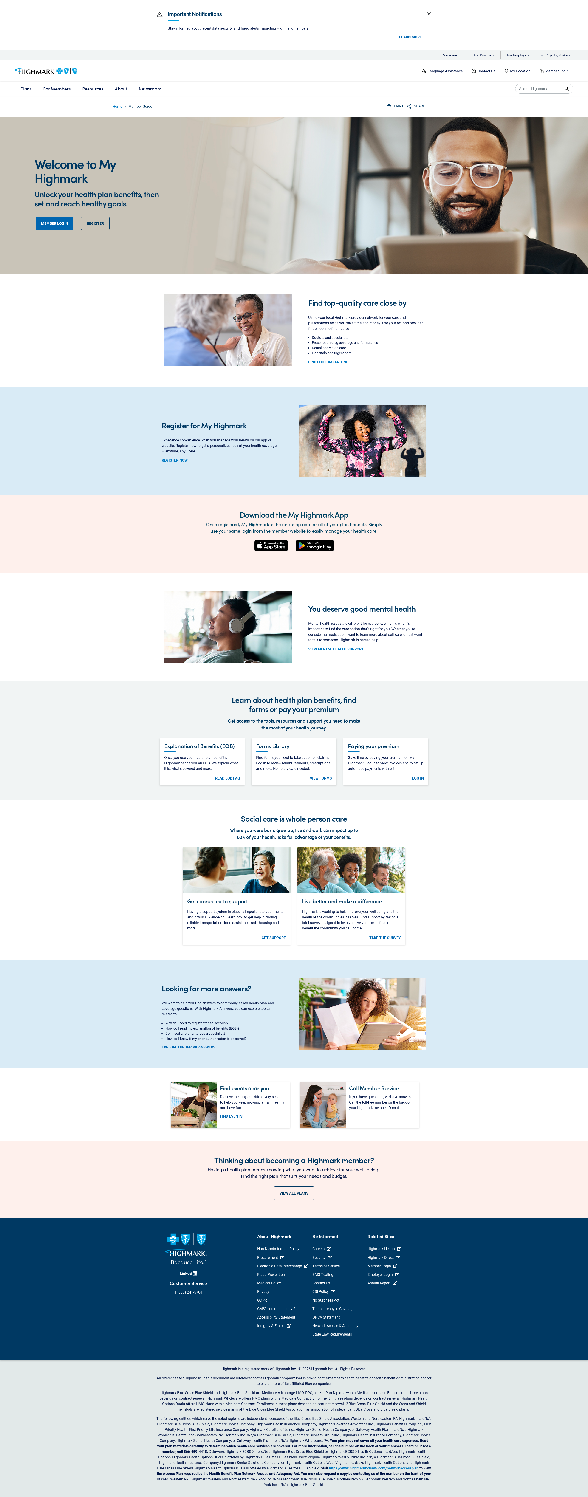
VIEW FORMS (321, 778)
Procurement (267, 1257)
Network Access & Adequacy (335, 1325)
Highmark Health (381, 1248)
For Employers (518, 55)
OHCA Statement (326, 1317)
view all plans (294, 1193)
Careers (318, 1248)
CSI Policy (320, 1291)
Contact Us (486, 70)
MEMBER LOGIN (54, 223)
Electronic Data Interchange (279, 1265)
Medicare (450, 55)
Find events (231, 1116)
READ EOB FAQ (227, 778)
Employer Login (380, 1274)
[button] (159, 14)
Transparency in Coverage (333, 1308)
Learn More (410, 37)
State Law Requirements (332, 1334)
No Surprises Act (325, 1300)
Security (318, 1257)
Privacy (263, 1291)
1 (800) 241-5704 (188, 1292)
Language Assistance (445, 70)
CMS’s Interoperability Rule (278, 1308)
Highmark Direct (381, 1257)
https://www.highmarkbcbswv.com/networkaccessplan (373, 1468)
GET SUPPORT (274, 937)
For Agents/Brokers (555, 55)
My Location (520, 70)
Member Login (557, 70)
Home (117, 106)
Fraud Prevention (271, 1274)
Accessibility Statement (276, 1317)
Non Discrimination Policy (278, 1248)
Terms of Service (326, 1265)
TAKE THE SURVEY (385, 937)
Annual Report (379, 1282)
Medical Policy (269, 1282)
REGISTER (95, 223)
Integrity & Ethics (270, 1325)
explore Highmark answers (188, 1047)
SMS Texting (322, 1274)
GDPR (262, 1300)
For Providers (484, 55)
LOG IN (418, 778)
